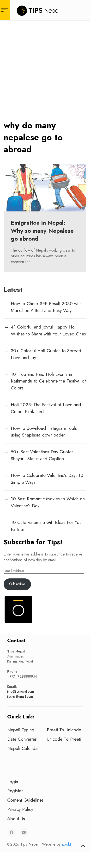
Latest (13, 289)
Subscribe (17, 584)
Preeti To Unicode (64, 729)
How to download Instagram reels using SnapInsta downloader (44, 431)
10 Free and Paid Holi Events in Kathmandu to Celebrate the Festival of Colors (48, 381)
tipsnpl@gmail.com (20, 696)
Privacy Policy (20, 809)
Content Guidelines (25, 800)
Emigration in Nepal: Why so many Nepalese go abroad (42, 230)
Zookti (67, 844)
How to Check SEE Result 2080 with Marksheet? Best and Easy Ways (46, 307)
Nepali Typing (20, 729)
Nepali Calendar (23, 748)
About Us (16, 818)
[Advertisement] (45, 67)
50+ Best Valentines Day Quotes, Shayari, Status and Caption (43, 455)
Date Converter (21, 739)
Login (12, 781)
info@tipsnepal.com (20, 691)
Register (15, 790)
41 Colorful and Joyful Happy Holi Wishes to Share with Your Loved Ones (48, 330)
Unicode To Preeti (64, 739)
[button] (83, 846)
